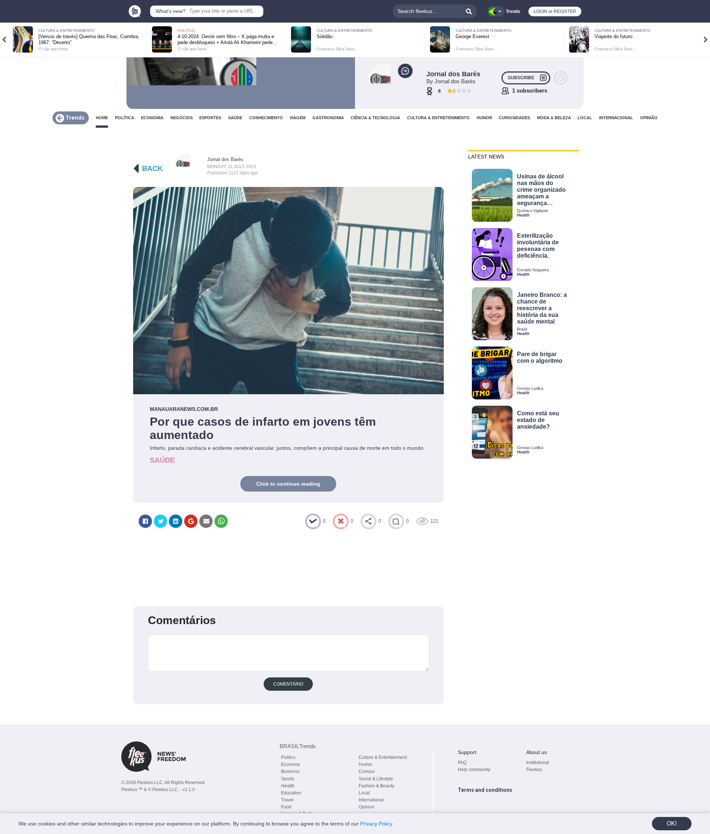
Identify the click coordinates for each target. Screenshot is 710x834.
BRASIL (298, 746)
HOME (102, 118)
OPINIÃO (648, 118)
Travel (287, 800)
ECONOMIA (152, 118)
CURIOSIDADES (514, 118)
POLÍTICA (124, 118)
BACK (152, 168)
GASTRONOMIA (328, 118)
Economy (290, 764)
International (371, 800)
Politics (288, 757)
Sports (287, 778)
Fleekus (534, 769)
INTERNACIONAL (616, 118)
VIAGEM (297, 118)
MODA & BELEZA (554, 118)
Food (286, 807)
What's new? (171, 11)
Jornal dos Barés (225, 159)
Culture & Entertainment (383, 757)
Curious (367, 771)
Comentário (288, 684)
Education (291, 793)
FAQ (462, 762)
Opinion (367, 807)
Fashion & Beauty (376, 785)
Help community (474, 769)
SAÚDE (235, 118)
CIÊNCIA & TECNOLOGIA (375, 118)
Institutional (537, 762)
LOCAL (585, 118)
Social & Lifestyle (376, 778)
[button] (4, 39)
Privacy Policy (376, 824)
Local (364, 793)
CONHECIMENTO (266, 118)
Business (290, 771)
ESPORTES (210, 118)
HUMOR (484, 118)
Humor (365, 764)
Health (287, 785)
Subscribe (521, 77)
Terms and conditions (485, 790)
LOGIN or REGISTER (555, 11)
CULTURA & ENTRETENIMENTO (438, 118)
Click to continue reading (288, 484)
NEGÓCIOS (181, 118)
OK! (672, 823)
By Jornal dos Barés (451, 81)
